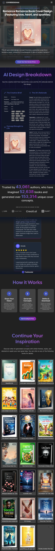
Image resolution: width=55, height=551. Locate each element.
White (13, 111)
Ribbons (21, 118)
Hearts (23, 115)
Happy (17, 113)
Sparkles (18, 115)
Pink (21, 113)
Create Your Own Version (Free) (26, 62)
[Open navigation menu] (51, 2)
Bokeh (17, 120)
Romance (18, 111)
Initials (22, 120)
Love (13, 113)
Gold (23, 111)
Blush (13, 120)
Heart (13, 115)
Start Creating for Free (27, 318)
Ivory (17, 118)
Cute (13, 118)
